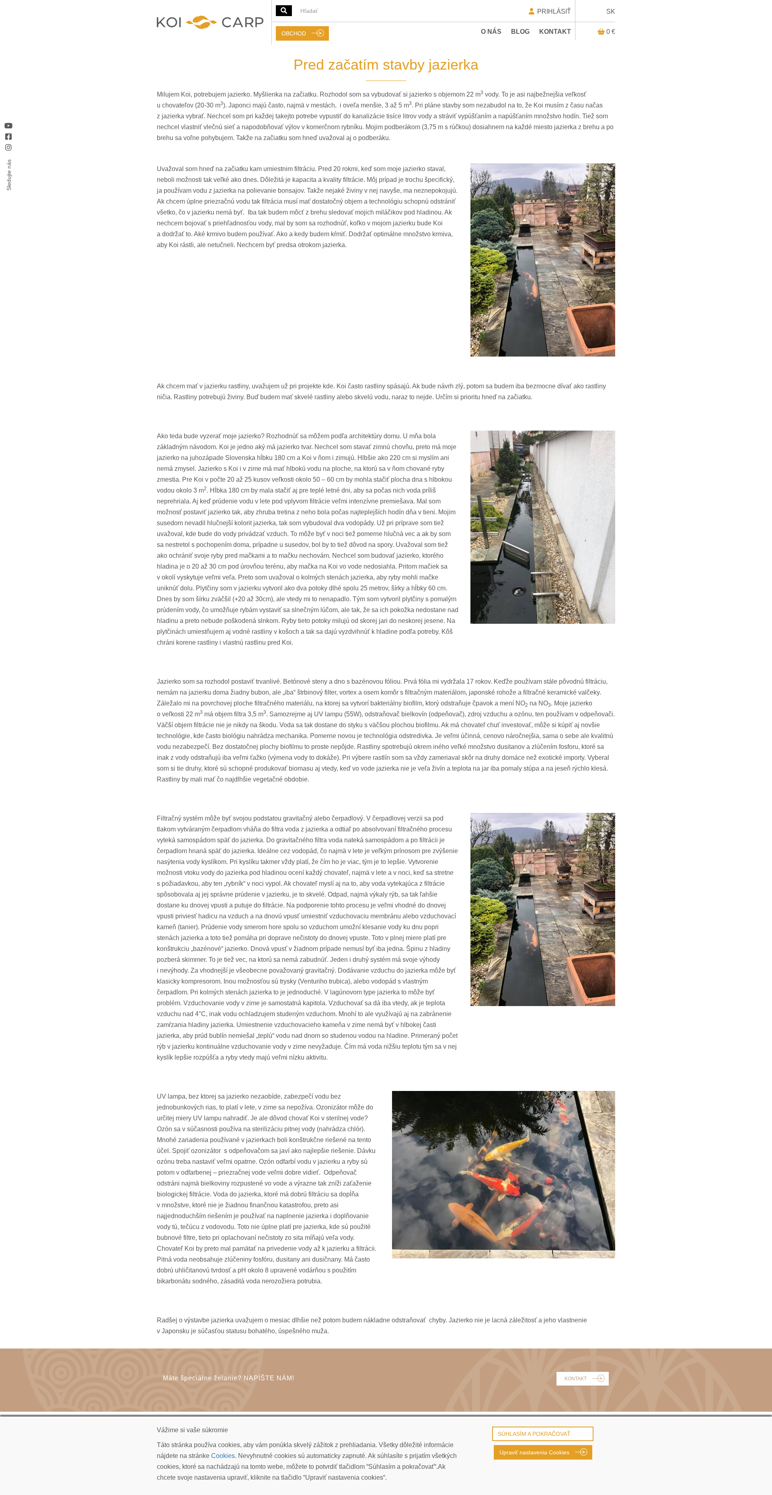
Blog (520, 31)
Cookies (223, 1455)
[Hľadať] (284, 10)
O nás (491, 31)
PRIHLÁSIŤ (553, 11)
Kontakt (555, 31)
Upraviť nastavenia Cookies (534, 1452)
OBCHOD (293, 33)
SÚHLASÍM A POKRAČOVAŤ (534, 1434)
